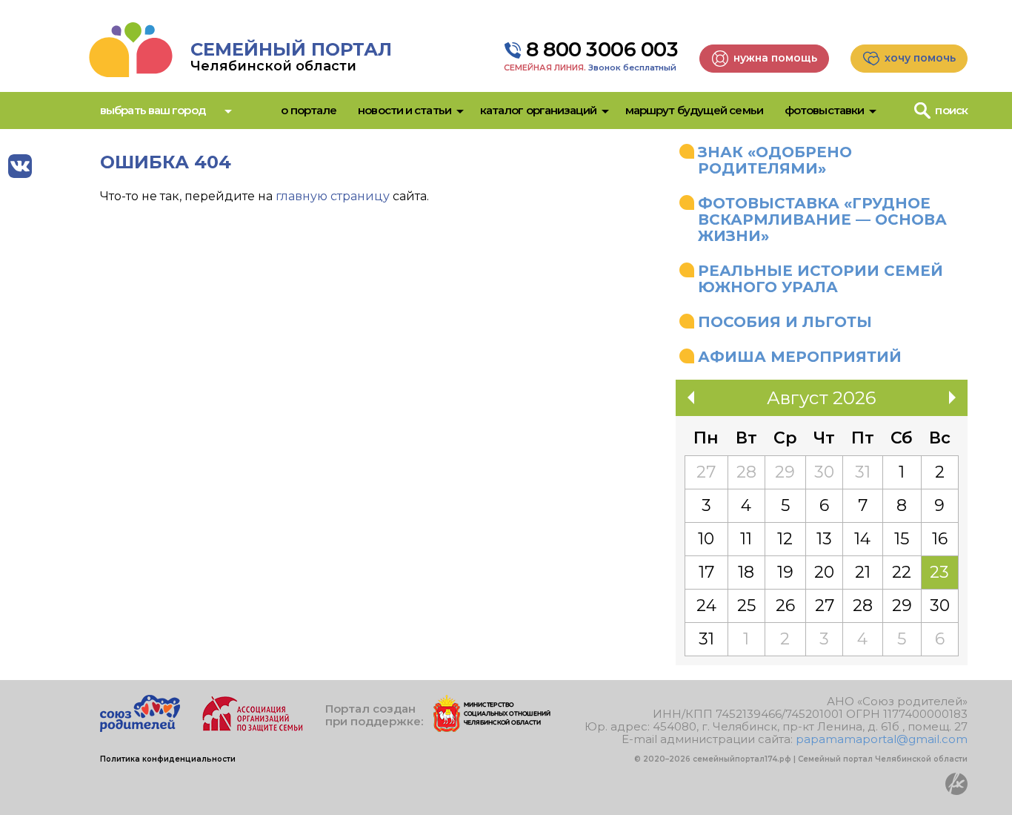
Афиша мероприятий (800, 357)
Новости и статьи (404, 110)
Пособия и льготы (785, 322)
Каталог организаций (538, 110)
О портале (308, 110)
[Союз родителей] (140, 728)
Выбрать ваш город (152, 110)
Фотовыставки (824, 110)
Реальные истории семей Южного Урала (820, 279)
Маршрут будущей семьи (694, 110)
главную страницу (333, 196)
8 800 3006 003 (602, 49)
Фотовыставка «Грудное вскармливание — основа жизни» (822, 219)
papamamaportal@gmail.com (882, 739)
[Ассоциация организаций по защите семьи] (252, 728)
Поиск (951, 110)
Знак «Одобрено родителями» (775, 160)
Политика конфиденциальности (168, 759)
